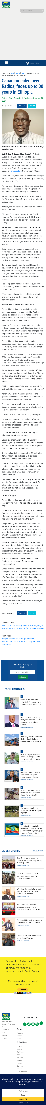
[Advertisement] (23, 37)
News (23, 73)
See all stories (38, 851)
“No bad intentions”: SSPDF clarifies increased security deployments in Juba (27, 875)
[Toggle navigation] (6, 63)
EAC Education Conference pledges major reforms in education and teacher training (28, 906)
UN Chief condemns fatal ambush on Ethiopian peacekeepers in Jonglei (30, 774)
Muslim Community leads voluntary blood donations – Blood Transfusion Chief (31, 792)
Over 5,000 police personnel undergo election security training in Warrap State (29, 860)
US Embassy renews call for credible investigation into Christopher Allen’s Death (31, 756)
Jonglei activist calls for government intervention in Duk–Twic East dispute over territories (21, 641)
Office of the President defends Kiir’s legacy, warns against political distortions (31, 701)
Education (20, 1069)
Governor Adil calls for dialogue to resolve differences (29, 936)
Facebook (21, 106)
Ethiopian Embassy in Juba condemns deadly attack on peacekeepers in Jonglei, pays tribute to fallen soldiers (32, 829)
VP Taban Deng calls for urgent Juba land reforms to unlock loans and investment (29, 891)
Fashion (20, 1057)
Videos (19, 1060)
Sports (19, 1049)
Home (12, 73)
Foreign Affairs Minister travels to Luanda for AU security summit (29, 921)
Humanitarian (22, 1072)
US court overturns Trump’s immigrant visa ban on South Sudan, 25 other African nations (31, 721)
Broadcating (16, 171)
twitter (32, 106)
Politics (19, 1046)
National (20, 1033)
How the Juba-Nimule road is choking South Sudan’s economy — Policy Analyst (31, 738)
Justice (18, 73)
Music (19, 1055)
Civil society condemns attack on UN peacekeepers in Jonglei (31, 810)
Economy (20, 1066)
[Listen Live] (27, 63)
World (19, 1039)
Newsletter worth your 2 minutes (23, 665)
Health (19, 1063)
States (19, 1036)
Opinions (20, 1052)
